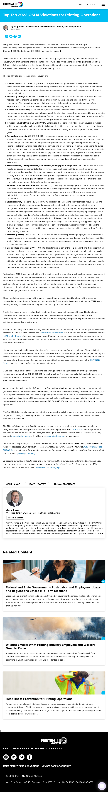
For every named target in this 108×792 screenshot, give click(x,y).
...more (99, 533)
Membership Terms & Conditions (21, 766)
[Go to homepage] (54, 740)
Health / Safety (37, 484)
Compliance (13, 484)
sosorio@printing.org (55, 436)
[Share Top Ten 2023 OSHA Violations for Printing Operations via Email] (19, 37)
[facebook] (29, 757)
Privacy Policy (21, 748)
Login (92, 5)
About (6, 748)
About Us (83, 5)
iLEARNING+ (77, 429)
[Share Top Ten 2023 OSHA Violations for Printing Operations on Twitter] (11, 37)
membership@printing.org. (48, 467)
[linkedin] (14, 757)
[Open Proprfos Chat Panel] (102, 786)
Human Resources (64, 484)
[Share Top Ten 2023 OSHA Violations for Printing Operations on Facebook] (15, 37)
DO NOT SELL (37, 748)
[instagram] (6, 757)
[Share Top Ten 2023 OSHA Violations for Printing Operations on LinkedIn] (6, 37)
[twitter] (21, 757)
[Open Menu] (103, 5)
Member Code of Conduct (56, 766)
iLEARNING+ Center (12, 336)
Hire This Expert (15, 517)
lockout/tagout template (52, 332)
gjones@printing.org (20, 436)
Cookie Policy (54, 748)
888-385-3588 (86, 782)
